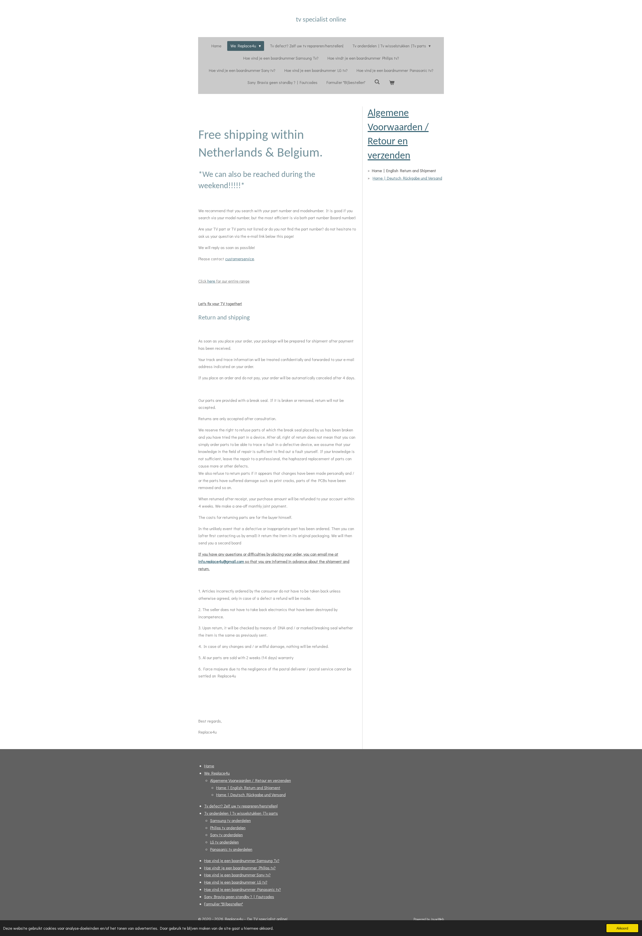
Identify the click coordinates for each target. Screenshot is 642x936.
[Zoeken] (377, 81)
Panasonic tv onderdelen (231, 849)
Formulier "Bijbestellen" (223, 903)
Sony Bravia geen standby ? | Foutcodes (239, 896)
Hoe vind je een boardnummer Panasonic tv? (242, 889)
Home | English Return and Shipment (248, 787)
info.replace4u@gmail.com (221, 561)
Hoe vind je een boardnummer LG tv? (235, 882)
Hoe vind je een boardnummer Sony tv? (237, 874)
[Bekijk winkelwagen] (392, 82)
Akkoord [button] (622, 928)
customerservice (239, 258)
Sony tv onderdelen (226, 834)
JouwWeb (437, 919)
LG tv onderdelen (224, 842)
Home (209, 765)
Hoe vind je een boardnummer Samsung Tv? (241, 860)
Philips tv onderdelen (228, 827)
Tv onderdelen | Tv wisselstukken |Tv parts (241, 813)
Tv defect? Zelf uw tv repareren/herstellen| (241, 805)
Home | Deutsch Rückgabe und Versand (407, 178)
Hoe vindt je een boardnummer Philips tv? (240, 867)
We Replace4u (217, 773)
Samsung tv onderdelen (230, 820)
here (211, 281)
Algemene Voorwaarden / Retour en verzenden (250, 780)
